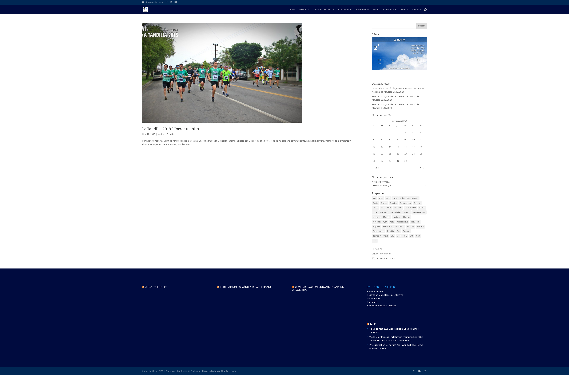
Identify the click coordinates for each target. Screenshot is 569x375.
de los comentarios (383, 258)
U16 (405, 236)
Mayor (407, 212)
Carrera (417, 203)
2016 (381, 198)
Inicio (292, 9)
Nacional (396, 217)
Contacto (416, 9)
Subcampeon (378, 231)
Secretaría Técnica (322, 9)
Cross (375, 207)
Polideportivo (402, 222)
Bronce (384, 203)
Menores (376, 217)
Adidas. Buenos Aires (409, 198)
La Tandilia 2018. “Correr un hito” (171, 129)
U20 (418, 236)
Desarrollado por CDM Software (219, 371)
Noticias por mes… (381, 181)
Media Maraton (419, 212)
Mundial (386, 217)
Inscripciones (410, 207)
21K (374, 198)
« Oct (376, 168)
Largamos (372, 302)
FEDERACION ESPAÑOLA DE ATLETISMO (245, 287)
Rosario (420, 226)
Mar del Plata (395, 212)
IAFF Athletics (373, 298)
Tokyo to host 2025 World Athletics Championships (394, 328)
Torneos (303, 9)
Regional (376, 226)
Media (376, 9)
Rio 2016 (410, 226)
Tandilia (170, 134)
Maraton (383, 212)
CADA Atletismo (375, 291)
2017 (388, 198)
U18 (411, 236)
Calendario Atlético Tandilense (381, 305)
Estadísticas (388, 9)
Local (375, 212)
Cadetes (393, 203)
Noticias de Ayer (380, 222)
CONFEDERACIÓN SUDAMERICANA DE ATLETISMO (318, 288)
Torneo (406, 231)
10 (413, 139)
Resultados (361, 9)
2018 (395, 198)
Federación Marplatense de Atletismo (385, 294)
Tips (398, 231)
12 (374, 146)
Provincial (415, 222)
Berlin (375, 203)
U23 (374, 240)
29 (398, 160)
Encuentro (398, 207)
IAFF (373, 324)
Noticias (405, 9)
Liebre (422, 207)
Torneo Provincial (380, 236)
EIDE (382, 207)
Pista (392, 222)
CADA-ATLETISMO (156, 287)
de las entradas (381, 253)
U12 (392, 236)
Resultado (387, 226)
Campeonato (405, 203)
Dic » (421, 168)
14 (390, 146)
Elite (389, 207)
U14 (399, 236)
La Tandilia (343, 9)
